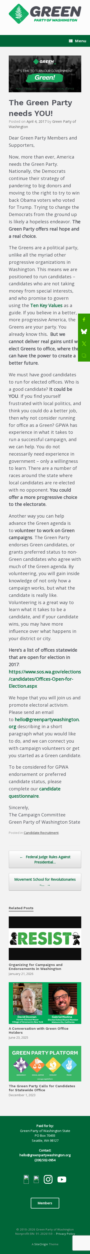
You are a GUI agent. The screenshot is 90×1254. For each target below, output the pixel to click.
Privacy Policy (65, 1233)
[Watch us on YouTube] (62, 1180)
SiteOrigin (41, 1244)
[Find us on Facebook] (26, 1180)
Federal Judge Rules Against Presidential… (45, 859)
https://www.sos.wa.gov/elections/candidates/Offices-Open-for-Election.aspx (45, 679)
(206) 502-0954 (45, 1160)
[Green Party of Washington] (45, 14)
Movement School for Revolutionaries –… (45, 882)
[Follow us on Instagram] (48, 1180)
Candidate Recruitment (41, 832)
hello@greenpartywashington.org (45, 1155)
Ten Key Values (46, 305)
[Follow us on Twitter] (36, 1180)
